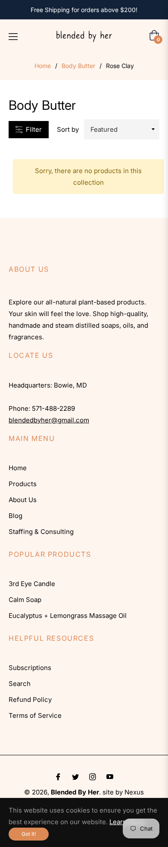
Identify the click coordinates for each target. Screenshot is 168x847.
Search (20, 683)
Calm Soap (25, 600)
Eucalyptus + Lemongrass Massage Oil (68, 615)
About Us (23, 500)
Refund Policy (30, 699)
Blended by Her (75, 792)
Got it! (29, 834)
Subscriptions (30, 668)
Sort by (68, 129)
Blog (15, 516)
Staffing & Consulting (41, 531)
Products (23, 484)
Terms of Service (35, 715)
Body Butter (78, 65)
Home (42, 65)
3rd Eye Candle (32, 584)
